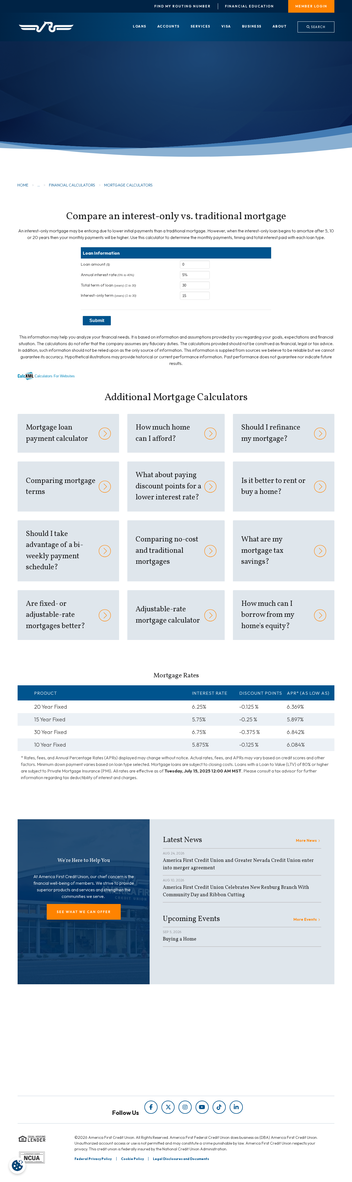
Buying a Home (179, 939)
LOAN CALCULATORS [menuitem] (122, 1066)
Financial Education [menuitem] (249, 6)
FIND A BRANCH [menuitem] (198, 1058)
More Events (305, 919)
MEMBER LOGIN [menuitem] (311, 6)
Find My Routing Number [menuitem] (182, 6)
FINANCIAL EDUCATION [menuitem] (125, 1043)
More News (306, 840)
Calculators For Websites (55, 376)
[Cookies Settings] (17, 1165)
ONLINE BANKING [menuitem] (200, 1066)
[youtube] (202, 1107)
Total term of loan (108, 285)
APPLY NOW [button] (52, 123)
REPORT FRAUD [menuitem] (117, 1073)
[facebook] (151, 1107)
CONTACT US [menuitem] (195, 1073)
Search (318, 27)
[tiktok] (219, 1107)
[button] (84, 912)
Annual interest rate (107, 274)
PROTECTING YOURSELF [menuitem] (126, 1050)
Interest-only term (108, 295)
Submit (96, 320)
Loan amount (95, 264)
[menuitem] (139, 26)
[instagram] (185, 1107)
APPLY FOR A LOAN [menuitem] (202, 1050)
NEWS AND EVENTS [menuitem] (121, 1058)
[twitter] (168, 1107)
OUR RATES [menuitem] (194, 1043)
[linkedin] (236, 1107)
